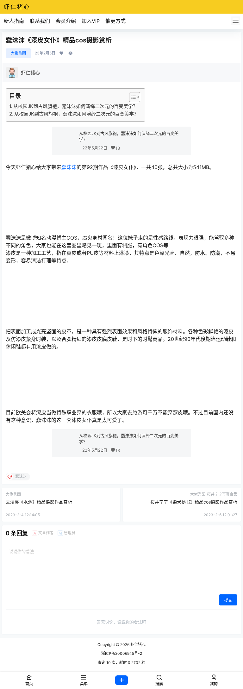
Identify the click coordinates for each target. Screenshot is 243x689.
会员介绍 (66, 21)
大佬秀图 (18, 53)
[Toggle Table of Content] (131, 97)
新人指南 (14, 21)
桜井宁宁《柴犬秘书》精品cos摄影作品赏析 (193, 501)
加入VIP (91, 21)
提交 (228, 600)
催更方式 (115, 21)
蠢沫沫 (69, 167)
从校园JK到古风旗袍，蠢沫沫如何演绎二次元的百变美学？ (75, 106)
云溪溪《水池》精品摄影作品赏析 (39, 501)
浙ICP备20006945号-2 (121, 653)
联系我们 (40, 21)
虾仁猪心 (137, 644)
